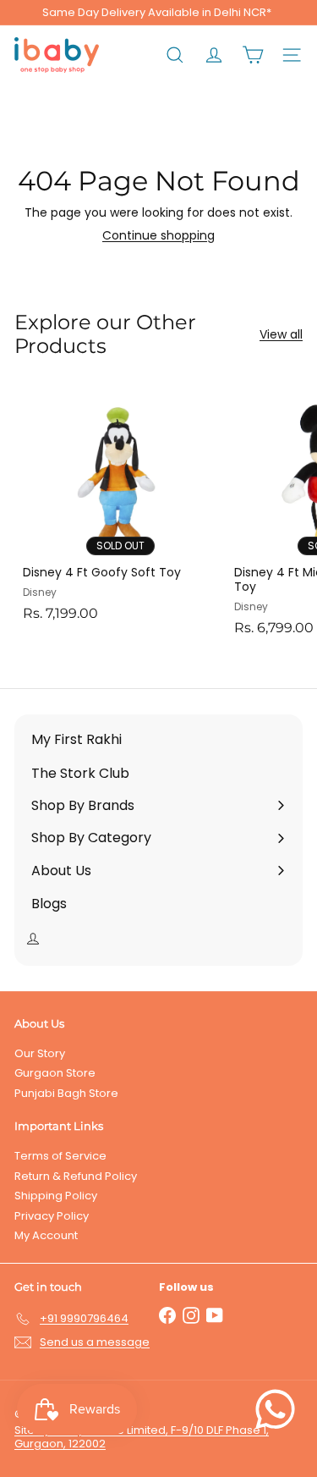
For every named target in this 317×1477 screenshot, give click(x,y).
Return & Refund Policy (75, 1176)
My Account (46, 1235)
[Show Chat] (279, 1409)
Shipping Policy (55, 1196)
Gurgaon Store (55, 1073)
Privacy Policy (51, 1216)
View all (281, 335)
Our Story (39, 1053)
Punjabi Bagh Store (66, 1093)
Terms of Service (60, 1156)
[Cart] (252, 55)
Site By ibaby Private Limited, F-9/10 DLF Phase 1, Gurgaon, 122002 (141, 1437)
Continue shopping (158, 235)
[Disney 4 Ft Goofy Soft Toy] (120, 505)
